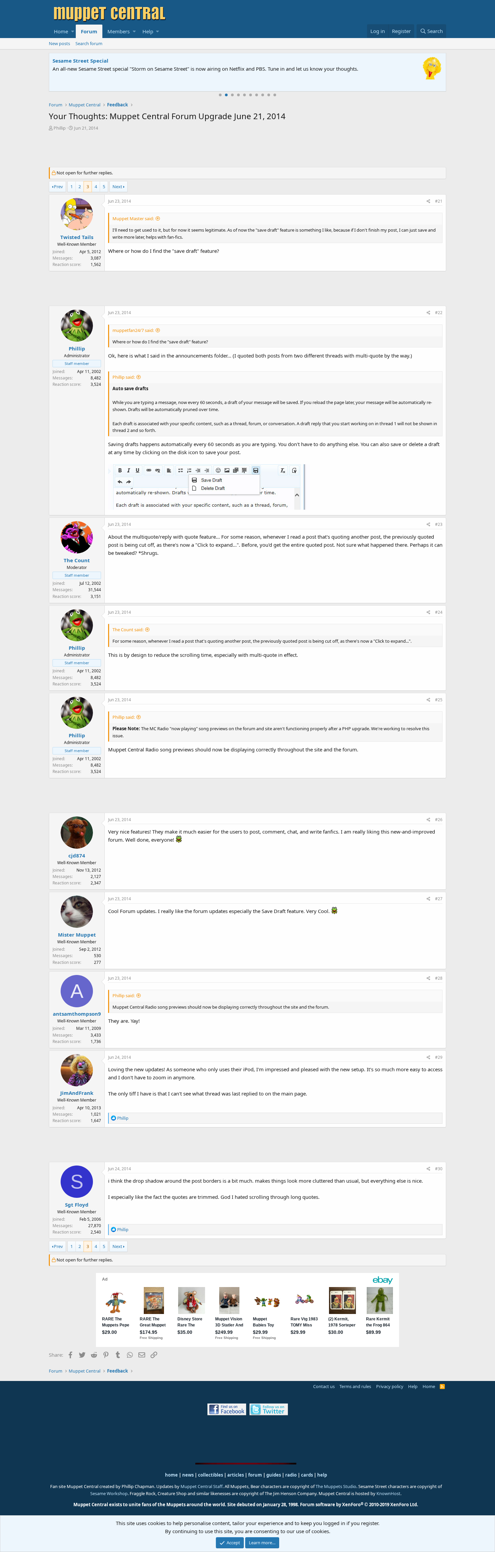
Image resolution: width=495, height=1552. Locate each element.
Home (61, 31)
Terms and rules (355, 1386)
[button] (72, 31)
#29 (438, 1057)
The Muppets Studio (336, 1486)
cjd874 (76, 855)
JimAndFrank (76, 1092)
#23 (438, 524)
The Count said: (127, 630)
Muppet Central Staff (201, 1486)
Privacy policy (389, 1386)
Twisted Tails (76, 237)
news (188, 1475)
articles (236, 1475)
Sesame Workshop (109, 1493)
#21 (438, 201)
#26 (438, 819)
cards (307, 1475)
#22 (438, 312)
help (322, 1475)
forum (255, 1475)
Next (117, 186)
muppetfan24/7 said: (133, 330)
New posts (59, 43)
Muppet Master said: (133, 218)
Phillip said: (123, 377)
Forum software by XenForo (359, 1505)
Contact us (324, 1386)
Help (147, 31)
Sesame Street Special (80, 60)
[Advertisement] (247, 150)
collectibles (210, 1475)
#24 (438, 612)
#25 (438, 700)
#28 (438, 978)
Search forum (88, 43)
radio (291, 1475)
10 (274, 95)
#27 (438, 899)
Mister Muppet (77, 934)
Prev (58, 186)
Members (118, 31)
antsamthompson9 (77, 1013)
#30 (438, 1169)
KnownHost (388, 1493)
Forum (89, 31)
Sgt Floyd (77, 1204)
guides (273, 1475)
